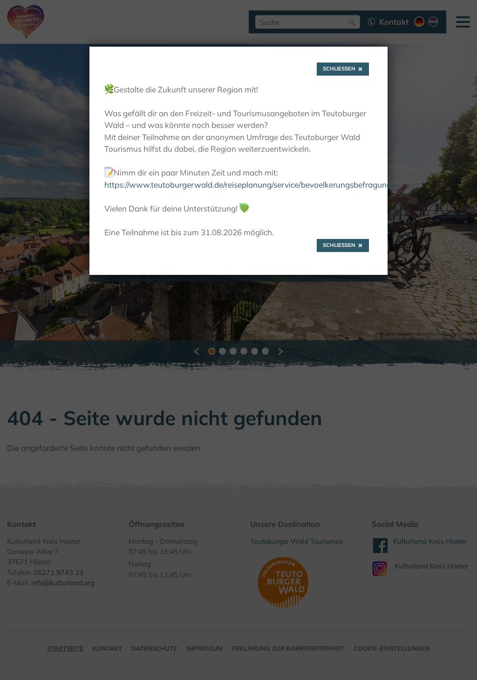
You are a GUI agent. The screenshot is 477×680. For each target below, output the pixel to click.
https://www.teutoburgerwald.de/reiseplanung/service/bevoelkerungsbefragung (247, 184)
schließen (339, 68)
